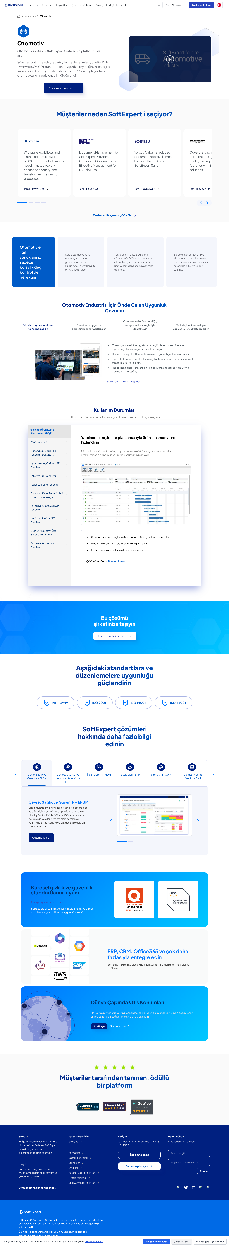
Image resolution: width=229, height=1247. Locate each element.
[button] (219, 5)
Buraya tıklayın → (118, 561)
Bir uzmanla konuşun (112, 636)
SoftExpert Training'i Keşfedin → (125, 381)
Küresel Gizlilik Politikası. (182, 1141)
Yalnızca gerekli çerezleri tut (210, 1241)
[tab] (38, 327)
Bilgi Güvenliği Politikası (82, 1182)
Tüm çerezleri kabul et (156, 1241)
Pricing (99, 4)
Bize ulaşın (177, 5)
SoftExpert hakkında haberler (36, 1187)
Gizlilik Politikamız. (94, 1241)
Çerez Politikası (77, 1177)
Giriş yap (74, 1141)
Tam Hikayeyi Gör (34, 188)
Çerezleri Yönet (181, 1241)
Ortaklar (87, 4)
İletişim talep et (139, 1154)
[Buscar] (159, 5)
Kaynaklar (74, 1152)
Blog (21, 1164)
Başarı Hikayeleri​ (78, 1157)
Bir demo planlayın (201, 5)
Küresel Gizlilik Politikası (82, 1172)
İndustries (30, 16)
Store (22, 1136)
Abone (204, 1171)
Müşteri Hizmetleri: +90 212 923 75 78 (141, 1143)
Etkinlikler (74, 1162)
